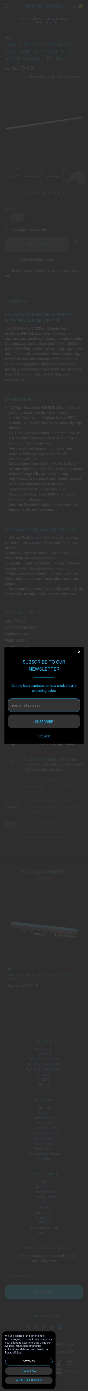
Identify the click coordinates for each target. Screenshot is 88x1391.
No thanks (44, 736)
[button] (78, 652)
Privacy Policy (13, 1352)
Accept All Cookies (29, 1380)
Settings (29, 1361)
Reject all (29, 1370)
